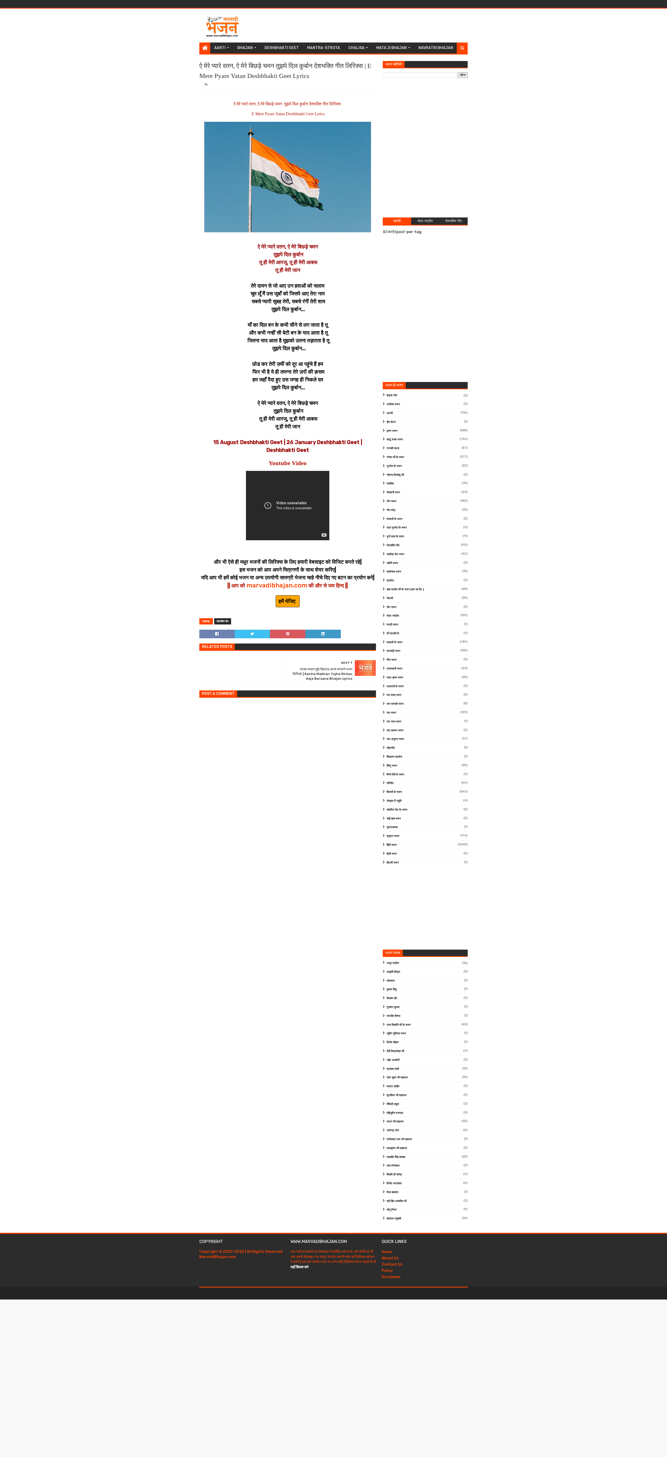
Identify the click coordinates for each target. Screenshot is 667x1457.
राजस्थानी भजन (394, 668)
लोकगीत (391, 748)
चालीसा (390, 483)
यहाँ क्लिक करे (299, 1267)
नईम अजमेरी (393, 1060)
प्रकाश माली (393, 1069)
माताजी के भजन (394, 642)
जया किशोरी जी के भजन (399, 1025)
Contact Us (392, 1264)
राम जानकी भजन (395, 704)
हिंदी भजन (392, 845)
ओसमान (391, 980)
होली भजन (392, 853)
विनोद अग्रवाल (394, 1183)
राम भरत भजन (394, 721)
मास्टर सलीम (393, 1086)
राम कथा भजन (394, 695)
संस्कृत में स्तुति (394, 801)
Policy (387, 1270)
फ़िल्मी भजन (393, 862)
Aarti (220, 48)
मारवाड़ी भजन (393, 651)
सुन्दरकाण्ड (392, 827)
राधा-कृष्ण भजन (395, 677)
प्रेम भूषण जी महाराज (397, 1077)
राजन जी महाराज (395, 1121)
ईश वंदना (391, 422)
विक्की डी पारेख (394, 1174)
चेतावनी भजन (393, 492)
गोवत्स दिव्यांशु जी (395, 475)
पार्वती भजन (392, 563)
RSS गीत (392, 395)
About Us (390, 1258)
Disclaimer (391, 1277)
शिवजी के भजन (394, 792)
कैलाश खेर (392, 998)
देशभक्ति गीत (222, 621)
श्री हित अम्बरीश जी (396, 1201)
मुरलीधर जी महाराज (396, 1095)
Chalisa (356, 48)
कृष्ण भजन (392, 431)
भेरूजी (390, 598)
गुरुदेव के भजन (394, 466)
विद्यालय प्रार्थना (394, 756)
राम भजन (391, 712)
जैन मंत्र (391, 510)
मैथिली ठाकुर (393, 1104)
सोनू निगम (392, 1209)
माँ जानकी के (393, 633)
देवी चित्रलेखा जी (395, 1051)
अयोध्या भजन (393, 404)
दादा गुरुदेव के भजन (397, 527)
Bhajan (245, 48)
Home (387, 1252)
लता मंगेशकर (393, 1165)
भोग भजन (391, 607)
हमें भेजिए (288, 601)
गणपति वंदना (393, 448)
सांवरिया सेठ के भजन (397, 809)
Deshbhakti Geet (281, 48)
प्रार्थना (390, 580)
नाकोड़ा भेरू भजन (395, 554)
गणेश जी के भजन (395, 457)
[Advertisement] (373, 25)
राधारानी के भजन (395, 686)
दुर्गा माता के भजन (395, 536)
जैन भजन (391, 501)
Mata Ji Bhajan (391, 48)
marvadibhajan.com (276, 585)
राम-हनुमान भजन (395, 739)
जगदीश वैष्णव (393, 1016)
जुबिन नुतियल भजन (396, 1033)
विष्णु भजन (392, 765)
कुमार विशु (392, 989)
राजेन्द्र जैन (393, 1130)
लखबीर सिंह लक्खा (396, 1157)
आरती (390, 413)
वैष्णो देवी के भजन (395, 774)
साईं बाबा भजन (394, 818)
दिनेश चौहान (393, 1042)
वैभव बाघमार (392, 1192)
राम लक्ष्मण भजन (395, 730)
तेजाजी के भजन (394, 519)
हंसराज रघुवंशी (394, 1218)
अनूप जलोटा (393, 963)
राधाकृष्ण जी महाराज (397, 1148)
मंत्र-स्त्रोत (393, 615)
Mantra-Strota (323, 48)
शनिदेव (390, 783)
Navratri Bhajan (435, 48)
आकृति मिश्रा (393, 972)
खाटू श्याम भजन (395, 439)
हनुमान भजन (393, 836)
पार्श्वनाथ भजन (394, 571)
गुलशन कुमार (393, 1007)
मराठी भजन (392, 624)
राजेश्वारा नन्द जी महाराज (399, 1139)
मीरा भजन (392, 659)
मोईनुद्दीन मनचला (395, 1113)
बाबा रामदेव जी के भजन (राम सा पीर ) (405, 589)
